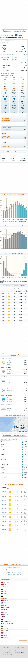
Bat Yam (3, 449)
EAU (4, 593)
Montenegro (7, 621)
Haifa (2, 472)
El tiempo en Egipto (5, 647)
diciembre (23, 160)
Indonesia (6, 607)
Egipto (5, 596)
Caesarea (3, 457)
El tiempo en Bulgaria (5, 650)
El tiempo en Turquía (5, 649)
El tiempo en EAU (19, 649)
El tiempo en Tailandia (19, 647)
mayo (12, 155)
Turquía (5, 635)
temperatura (6, 119)
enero (3, 155)
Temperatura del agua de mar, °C (14, 226)
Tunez (5, 633)
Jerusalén (3, 454)
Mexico (5, 619)
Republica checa (8, 623)
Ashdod (3, 444)
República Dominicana (9, 626)
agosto (13, 160)
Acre (2, 441)
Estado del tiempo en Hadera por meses (14, 151)
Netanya (3, 462)
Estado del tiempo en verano (14, 572)
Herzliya (3, 452)
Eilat (2, 474)
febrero (4, 157)
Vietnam (5, 637)
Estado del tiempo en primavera (14, 569)
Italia (5, 612)
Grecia (5, 602)
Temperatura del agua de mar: (8, 54)
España (5, 598)
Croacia (5, 589)
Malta (5, 616)
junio (12, 157)
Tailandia (6, 630)
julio (12, 158)
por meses (6, 146)
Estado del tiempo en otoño (14, 574)
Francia (5, 600)
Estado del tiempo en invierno (13, 567)
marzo (4, 158)
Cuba (4, 591)
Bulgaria (6, 582)
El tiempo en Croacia (19, 652)
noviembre (23, 158)
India (4, 605)
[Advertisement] (14, 15)
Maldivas (6, 614)
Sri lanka (6, 628)
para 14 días (6, 137)
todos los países (23, 640)
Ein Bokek (3, 477)
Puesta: (12, 57)
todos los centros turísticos (20, 479)
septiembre (4, 75)
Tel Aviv (3, 467)
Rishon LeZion (4, 464)
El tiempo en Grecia (19, 650)
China (5, 584)
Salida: (4, 57)
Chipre (5, 586)
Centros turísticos (7, 35)
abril (3, 160)
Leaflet (21, 431)
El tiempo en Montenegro (6, 654)
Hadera (3, 469)
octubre (22, 157)
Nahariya (3, 459)
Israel (20, 35)
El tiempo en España (5, 652)
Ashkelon (3, 446)
